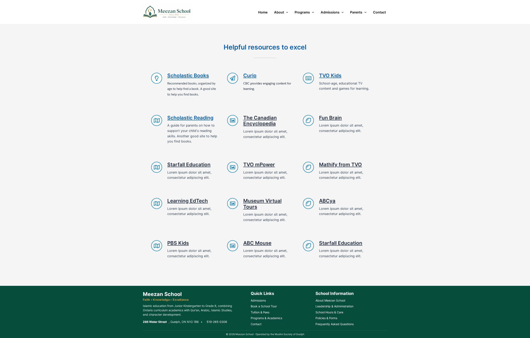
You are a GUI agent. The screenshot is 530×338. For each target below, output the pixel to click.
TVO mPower (259, 165)
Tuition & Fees (260, 312)
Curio (250, 75)
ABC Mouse (257, 243)
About (279, 12)
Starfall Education (189, 165)
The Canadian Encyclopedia (260, 121)
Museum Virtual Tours (262, 204)
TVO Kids (330, 75)
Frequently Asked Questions (335, 324)
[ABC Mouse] (232, 245)
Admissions (330, 12)
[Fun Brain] (308, 120)
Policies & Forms (326, 318)
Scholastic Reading (190, 118)
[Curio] (232, 78)
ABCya (327, 201)
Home (262, 12)
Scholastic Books (188, 75)
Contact (379, 12)
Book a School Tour (264, 306)
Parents (356, 12)
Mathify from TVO (340, 165)
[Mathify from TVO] (308, 167)
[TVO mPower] (232, 167)
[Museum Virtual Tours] (232, 203)
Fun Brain (330, 118)
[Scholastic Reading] (156, 120)
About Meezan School (330, 300)
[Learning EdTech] (156, 203)
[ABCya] (308, 203)
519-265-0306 (217, 322)
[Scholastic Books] (156, 78)
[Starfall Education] (156, 167)
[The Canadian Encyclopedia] (232, 120)
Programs (302, 12)
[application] (286, 12)
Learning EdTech (187, 201)
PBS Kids (178, 243)
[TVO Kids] (308, 78)
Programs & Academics (266, 318)
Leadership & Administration (334, 306)
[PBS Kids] (156, 245)
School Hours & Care (329, 312)
